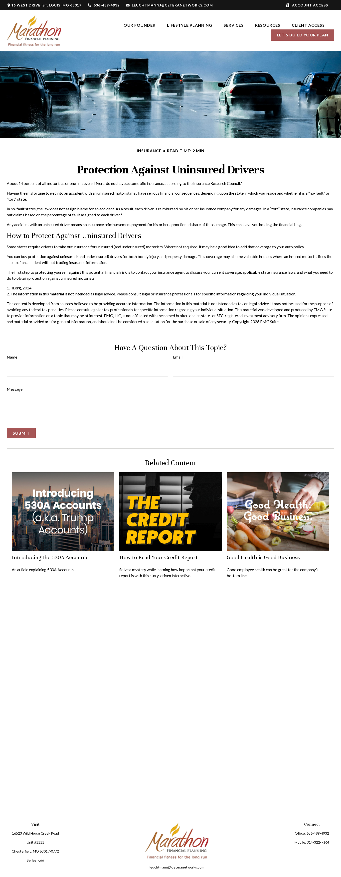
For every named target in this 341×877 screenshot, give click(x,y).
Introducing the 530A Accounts (50, 557)
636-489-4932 (107, 5)
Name (12, 357)
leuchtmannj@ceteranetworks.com (172, 5)
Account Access (310, 5)
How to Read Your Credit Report (158, 557)
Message (14, 389)
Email (177, 357)
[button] (140, 24)
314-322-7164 (318, 842)
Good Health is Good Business (263, 557)
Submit (21, 433)
